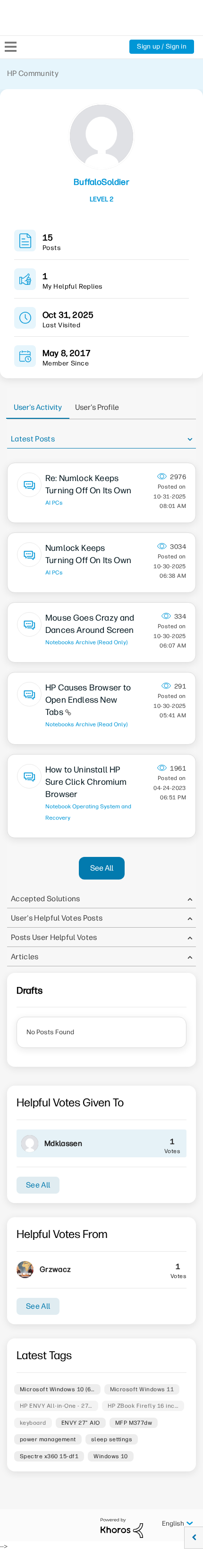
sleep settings (112, 1439)
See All (101, 868)
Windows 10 (110, 1456)
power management (48, 1439)
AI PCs (54, 502)
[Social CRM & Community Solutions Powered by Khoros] (122, 1528)
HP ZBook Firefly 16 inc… (143, 1406)
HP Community (33, 73)
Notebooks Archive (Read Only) (86, 642)
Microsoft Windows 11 (142, 1389)
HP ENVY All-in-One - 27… (56, 1406)
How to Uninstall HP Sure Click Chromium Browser (86, 781)
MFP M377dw (133, 1423)
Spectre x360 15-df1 (49, 1456)
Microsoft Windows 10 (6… (57, 1389)
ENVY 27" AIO (80, 1423)
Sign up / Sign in (161, 46)
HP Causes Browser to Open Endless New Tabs (88, 699)
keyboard (33, 1423)
